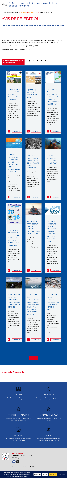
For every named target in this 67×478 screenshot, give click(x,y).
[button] (9, 131)
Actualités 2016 (32, 12)
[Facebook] (29, 60)
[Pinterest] (37, 60)
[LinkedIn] (41, 60)
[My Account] (3, 4)
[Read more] (18, 394)
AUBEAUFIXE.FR (28, 469)
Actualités (24, 12)
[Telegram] (45, 60)
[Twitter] (33, 60)
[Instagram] (17, 461)
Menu (63, 4)
